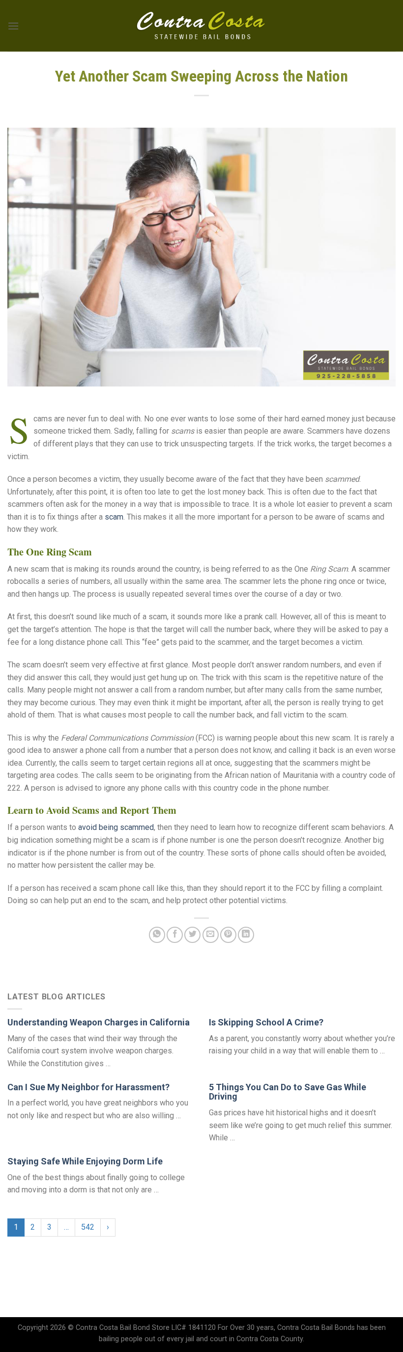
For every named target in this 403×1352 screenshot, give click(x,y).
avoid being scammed (116, 827)
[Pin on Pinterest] (228, 935)
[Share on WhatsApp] (157, 935)
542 (87, 1227)
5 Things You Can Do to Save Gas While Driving (287, 1092)
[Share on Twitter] (192, 935)
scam (114, 517)
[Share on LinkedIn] (246, 935)
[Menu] (13, 26)
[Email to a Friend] (210, 935)
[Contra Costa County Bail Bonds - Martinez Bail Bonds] (201, 26)
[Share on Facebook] (175, 935)
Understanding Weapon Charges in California (98, 1022)
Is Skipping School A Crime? (266, 1022)
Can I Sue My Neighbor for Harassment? (88, 1087)
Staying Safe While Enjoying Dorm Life (85, 1161)
